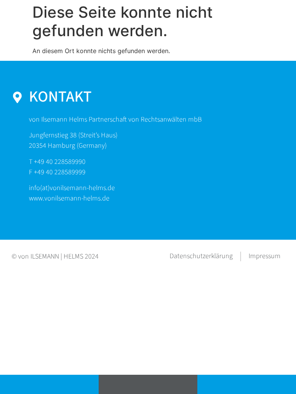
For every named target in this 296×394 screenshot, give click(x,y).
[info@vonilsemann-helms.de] (148, 384)
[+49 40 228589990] (49, 384)
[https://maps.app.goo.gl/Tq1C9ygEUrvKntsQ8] (246, 384)
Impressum (265, 256)
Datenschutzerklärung (201, 256)
